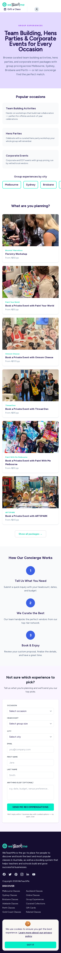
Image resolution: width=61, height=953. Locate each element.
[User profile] (36, 9)
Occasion (12, 705)
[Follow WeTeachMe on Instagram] (22, 874)
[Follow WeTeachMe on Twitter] (10, 874)
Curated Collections (35, 903)
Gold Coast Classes (11, 912)
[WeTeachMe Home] (30, 846)
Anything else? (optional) (20, 783)
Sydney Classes (9, 895)
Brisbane (48, 184)
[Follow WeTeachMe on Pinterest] (16, 874)
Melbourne (11, 184)
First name (12, 757)
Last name (12, 769)
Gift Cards (31, 908)
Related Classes (33, 912)
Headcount (13, 718)
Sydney (30, 184)
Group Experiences (35, 899)
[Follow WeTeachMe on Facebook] (4, 874)
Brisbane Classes (10, 899)
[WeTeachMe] (30, 4)
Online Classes (33, 895)
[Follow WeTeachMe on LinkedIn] (28, 874)
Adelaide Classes (10, 903)
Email (9, 744)
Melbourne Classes (11, 891)
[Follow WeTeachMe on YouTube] (34, 874)
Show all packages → (30, 533)
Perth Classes (8, 908)
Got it (30, 945)
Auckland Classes (34, 891)
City (9, 731)
